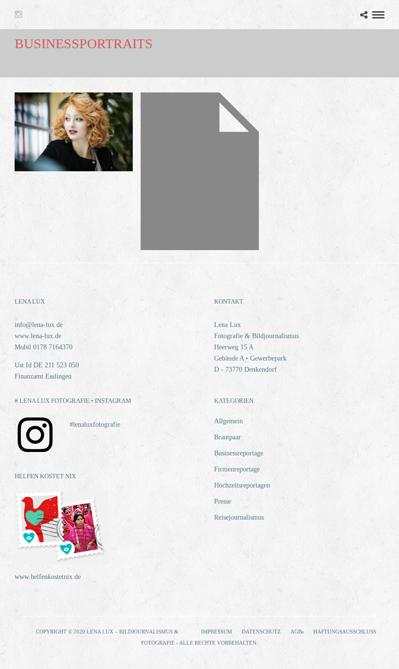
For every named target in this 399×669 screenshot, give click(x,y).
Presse (222, 501)
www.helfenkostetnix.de (48, 576)
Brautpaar (227, 437)
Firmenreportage (237, 469)
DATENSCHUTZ (261, 631)
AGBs (297, 631)
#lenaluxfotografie (95, 424)
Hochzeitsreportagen (242, 485)
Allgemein (228, 421)
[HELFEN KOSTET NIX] (62, 562)
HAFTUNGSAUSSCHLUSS (344, 631)
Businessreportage (238, 453)
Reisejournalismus (239, 517)
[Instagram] (18, 14)
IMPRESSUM (216, 631)
